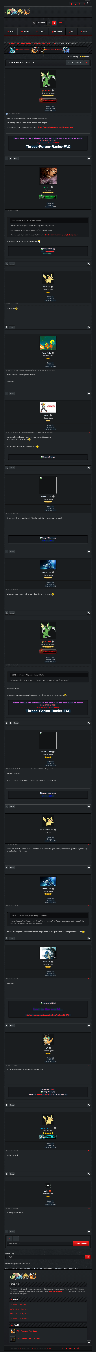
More (85, 32)
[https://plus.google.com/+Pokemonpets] (80, 4)
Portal (26, 32)
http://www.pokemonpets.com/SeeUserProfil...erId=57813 (48, 1015)
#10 (89, 844)
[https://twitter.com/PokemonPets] (75, 4)
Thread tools (73, 62)
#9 (89, 769)
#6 (89, 513)
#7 (89, 589)
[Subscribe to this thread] (86, 62)
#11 (89, 906)
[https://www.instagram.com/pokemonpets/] (78, 1348)
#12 (89, 979)
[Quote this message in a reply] (89, 158)
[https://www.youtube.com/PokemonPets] (74, 1348)
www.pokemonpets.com (58, 1291)
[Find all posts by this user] (10, 158)
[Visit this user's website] (6, 158)
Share (16, 158)
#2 (89, 210)
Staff (52, 1089)
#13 (89, 1065)
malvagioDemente (44, 1094)
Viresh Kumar (52, 768)
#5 (89, 432)
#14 (89, 1151)
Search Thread (81, 1243)
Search (41, 32)
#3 (89, 304)
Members (58, 32)
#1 (89, 114)
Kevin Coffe (51, 370)
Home (11, 32)
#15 (89, 1208)
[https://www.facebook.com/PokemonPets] (71, 4)
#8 (89, 665)
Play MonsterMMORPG (54, 50)
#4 (89, 370)
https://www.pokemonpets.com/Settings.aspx (55, 127)
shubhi (50, 432)
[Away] (50, 1191)
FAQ (72, 32)
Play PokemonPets (23, 50)
